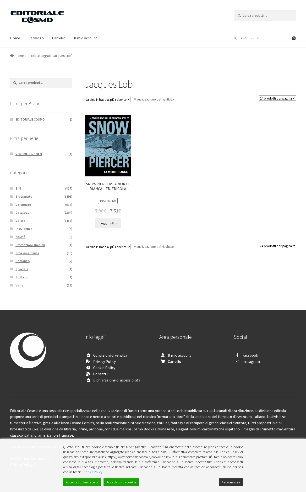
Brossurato (24, 196)
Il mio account (85, 38)
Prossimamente (27, 253)
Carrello (59, 38)
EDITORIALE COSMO (30, 119)
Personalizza (231, 482)
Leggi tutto (107, 223)
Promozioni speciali (30, 245)
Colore (20, 220)
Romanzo (23, 261)
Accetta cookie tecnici (82, 482)
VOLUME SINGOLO (29, 154)
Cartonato (23, 204)
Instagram (251, 361)
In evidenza (24, 229)
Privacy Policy (104, 361)
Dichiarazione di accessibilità (116, 380)
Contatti (100, 373)
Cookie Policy (104, 367)
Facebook (250, 355)
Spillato (21, 277)
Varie (19, 285)
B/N (18, 188)
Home (15, 38)
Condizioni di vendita (110, 355)
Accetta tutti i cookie (121, 482)
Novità (21, 237)
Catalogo (36, 38)
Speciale (22, 269)
